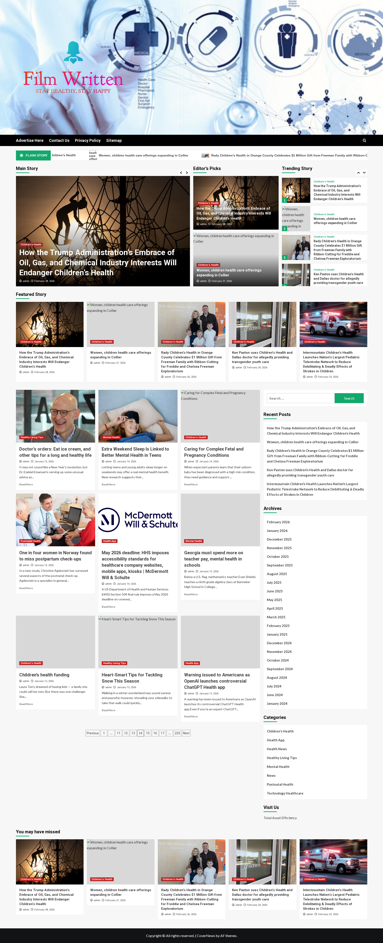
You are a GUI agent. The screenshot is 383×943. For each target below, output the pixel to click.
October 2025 (278, 556)
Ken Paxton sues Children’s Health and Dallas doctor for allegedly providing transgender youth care (339, 250)
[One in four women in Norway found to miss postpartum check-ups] (55, 520)
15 (148, 733)
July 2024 (274, 686)
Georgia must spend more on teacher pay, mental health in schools (213, 559)
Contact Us (59, 140)
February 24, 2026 (257, 367)
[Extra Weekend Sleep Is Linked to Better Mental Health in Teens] (138, 416)
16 (155, 733)
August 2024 (277, 677)
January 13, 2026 (209, 571)
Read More (26, 484)
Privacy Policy (88, 140)
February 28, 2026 (222, 224)
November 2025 (279, 548)
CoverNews (206, 935)
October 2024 (278, 660)
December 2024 (279, 643)
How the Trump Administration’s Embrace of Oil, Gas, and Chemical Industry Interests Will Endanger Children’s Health (234, 213)
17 (162, 733)
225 (177, 733)
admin (26, 281)
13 (133, 733)
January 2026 (277, 531)
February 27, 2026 (44, 281)
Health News (277, 749)
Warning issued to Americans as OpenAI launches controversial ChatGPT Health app (217, 681)
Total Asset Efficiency (280, 818)
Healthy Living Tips (32, 437)
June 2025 (275, 591)
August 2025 (277, 574)
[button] (364, 140)
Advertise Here (29, 140)
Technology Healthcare (285, 793)
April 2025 (275, 608)
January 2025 (277, 634)
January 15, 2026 (44, 461)
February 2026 (278, 522)
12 (126, 733)
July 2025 (274, 582)
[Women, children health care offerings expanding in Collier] (103, 231)
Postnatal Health (31, 541)
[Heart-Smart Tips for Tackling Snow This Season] (138, 642)
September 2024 (280, 669)
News (271, 775)
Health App (109, 541)
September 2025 (280, 565)
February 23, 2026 (328, 376)
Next (186, 733)
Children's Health (31, 254)
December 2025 (279, 539)
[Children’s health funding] (55, 642)
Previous (93, 733)
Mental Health (111, 437)
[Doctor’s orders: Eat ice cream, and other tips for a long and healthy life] (55, 416)
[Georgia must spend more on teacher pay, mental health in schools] (220, 520)
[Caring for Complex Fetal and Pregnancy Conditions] (220, 416)
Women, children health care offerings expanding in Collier (313, 442)
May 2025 (274, 600)
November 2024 (279, 652)
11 (118, 733)
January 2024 (277, 703)
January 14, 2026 (126, 461)
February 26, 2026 (186, 376)
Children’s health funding (44, 674)
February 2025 (278, 626)
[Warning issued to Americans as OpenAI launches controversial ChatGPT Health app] (220, 642)
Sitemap (114, 140)
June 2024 (275, 695)
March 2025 (276, 617)
